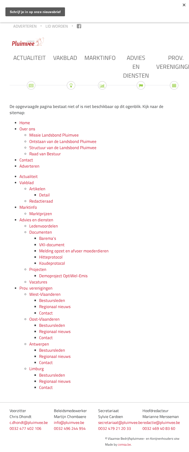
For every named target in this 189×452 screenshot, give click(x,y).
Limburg (36, 368)
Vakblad (65, 57)
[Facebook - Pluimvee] (79, 26)
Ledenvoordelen (43, 226)
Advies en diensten (136, 66)
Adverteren (25, 26)
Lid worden (57, 26)
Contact (26, 160)
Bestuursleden (52, 300)
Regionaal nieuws (55, 306)
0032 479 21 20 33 (114, 428)
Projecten (37, 269)
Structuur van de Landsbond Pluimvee (62, 147)
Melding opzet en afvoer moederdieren (74, 251)
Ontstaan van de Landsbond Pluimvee (62, 141)
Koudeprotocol (52, 263)
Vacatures (38, 282)
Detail (44, 195)
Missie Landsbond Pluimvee (54, 135)
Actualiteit (29, 57)
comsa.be (124, 444)
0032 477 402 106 (25, 428)
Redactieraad (41, 201)
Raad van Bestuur (45, 154)
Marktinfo (100, 57)
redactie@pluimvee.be (161, 422)
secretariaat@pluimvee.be (120, 422)
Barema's (47, 238)
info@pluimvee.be (69, 422)
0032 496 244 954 (70, 428)
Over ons (27, 129)
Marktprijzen (40, 213)
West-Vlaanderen (45, 294)
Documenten (40, 232)
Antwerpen (39, 344)
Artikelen (37, 189)
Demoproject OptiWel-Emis (63, 276)
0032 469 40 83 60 (158, 428)
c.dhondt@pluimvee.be (29, 422)
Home (24, 123)
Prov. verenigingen (35, 288)
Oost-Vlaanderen (44, 319)
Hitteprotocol (51, 257)
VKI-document (51, 245)
